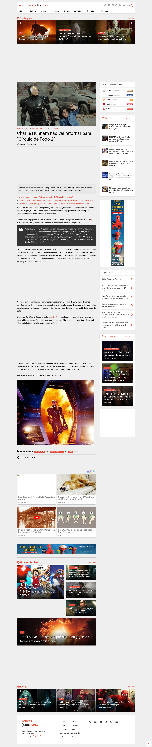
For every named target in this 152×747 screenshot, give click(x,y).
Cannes (22, 698)
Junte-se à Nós (75, 733)
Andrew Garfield (74, 587)
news (26, 128)
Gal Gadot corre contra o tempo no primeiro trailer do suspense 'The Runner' (81, 610)
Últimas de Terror (111, 336)
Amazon (72, 605)
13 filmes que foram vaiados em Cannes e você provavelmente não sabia (34, 705)
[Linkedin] (124, 5)
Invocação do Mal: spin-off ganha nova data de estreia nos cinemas (117, 355)
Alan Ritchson (74, 567)
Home (23, 11)
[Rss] (120, 5)
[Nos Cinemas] (56, 553)
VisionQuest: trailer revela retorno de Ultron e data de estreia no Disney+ (121, 163)
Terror (22, 632)
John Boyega (56, 317)
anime (22, 580)
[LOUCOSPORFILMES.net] (38, 6)
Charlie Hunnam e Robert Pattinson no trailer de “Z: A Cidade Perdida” (46, 197)
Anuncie (74, 737)
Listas (23, 686)
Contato (64, 737)
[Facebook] (109, 5)
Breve (34, 11)
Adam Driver (102, 32)
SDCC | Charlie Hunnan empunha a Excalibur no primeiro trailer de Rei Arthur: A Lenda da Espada (56, 200)
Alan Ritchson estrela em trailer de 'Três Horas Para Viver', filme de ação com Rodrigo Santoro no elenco (79, 574)
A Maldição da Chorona (111, 348)
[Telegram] (105, 5)
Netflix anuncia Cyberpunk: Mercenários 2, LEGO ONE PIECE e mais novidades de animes (37, 590)
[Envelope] (117, 722)
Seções (43, 11)
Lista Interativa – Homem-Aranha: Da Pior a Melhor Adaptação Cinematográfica (75, 705)
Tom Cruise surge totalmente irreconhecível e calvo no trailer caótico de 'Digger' (36, 36)
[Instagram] (116, 5)
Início (19, 128)
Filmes (56, 11)
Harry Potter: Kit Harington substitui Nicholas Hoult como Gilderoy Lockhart (119, 127)
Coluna (61, 698)
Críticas (74, 729)
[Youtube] (113, 5)
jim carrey (107, 368)
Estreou (67, 11)
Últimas (107, 118)
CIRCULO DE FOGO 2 (39, 128)
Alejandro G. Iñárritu (25, 30)
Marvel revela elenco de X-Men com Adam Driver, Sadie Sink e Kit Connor (121, 190)
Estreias (64, 729)
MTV (92, 220)
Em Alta (91, 11)
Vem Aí (64, 725)
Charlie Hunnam (55, 128)
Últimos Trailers (29, 562)
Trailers (79, 11)
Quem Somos (64, 733)
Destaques (25, 18)
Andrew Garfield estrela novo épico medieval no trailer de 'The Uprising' (80, 592)
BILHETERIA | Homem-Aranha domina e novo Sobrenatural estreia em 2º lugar (119, 139)
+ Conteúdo (104, 11)
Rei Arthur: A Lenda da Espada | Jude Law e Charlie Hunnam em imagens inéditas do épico (54, 204)
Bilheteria (75, 725)
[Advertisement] (76, 62)
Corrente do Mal (109, 390)
